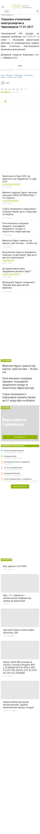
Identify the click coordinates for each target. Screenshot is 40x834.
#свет (3, 75)
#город (9, 77)
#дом (15, 77)
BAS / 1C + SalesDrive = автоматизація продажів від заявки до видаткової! (17, 598)
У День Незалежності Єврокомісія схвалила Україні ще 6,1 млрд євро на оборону (19, 212)
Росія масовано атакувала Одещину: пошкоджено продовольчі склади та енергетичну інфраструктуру (16, 227)
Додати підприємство (20, 486)
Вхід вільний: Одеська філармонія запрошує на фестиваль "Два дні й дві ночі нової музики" (19, 255)
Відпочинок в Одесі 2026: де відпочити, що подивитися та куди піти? (19, 179)
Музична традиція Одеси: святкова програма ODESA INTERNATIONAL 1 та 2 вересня (19, 195)
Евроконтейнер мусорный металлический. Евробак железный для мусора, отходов (18, 705)
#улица (20, 77)
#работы (3, 77)
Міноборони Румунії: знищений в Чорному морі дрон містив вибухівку (18, 285)
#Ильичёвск (9, 75)
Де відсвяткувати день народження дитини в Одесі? (16, 270)
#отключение (28, 75)
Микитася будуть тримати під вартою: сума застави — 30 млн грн (19, 242)
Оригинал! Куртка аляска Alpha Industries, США (18, 631)
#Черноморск (18, 75)
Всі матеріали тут (20, 437)
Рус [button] (7, 11)
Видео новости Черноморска (14, 422)
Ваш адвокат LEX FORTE (15, 566)
